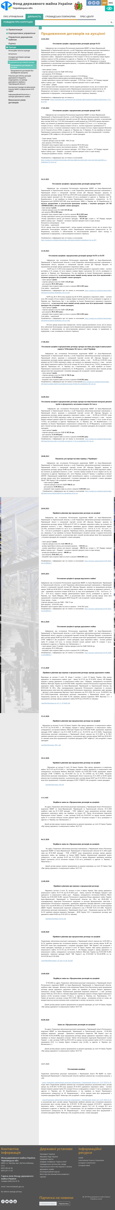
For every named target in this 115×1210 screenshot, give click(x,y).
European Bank (84, 1165)
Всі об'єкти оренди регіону (11, 1192)
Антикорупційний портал (50, 1172)
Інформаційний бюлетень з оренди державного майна (19, 95)
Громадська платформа (60, 16)
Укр (104, 2)
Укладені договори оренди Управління (19, 58)
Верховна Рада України (49, 1157)
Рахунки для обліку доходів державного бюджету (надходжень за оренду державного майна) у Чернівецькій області (19, 80)
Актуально (12, 54)
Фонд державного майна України (42, 3)
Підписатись (64, 1204)
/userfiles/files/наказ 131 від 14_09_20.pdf (57, 960)
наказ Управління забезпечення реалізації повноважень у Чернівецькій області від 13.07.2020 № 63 (76, 1082)
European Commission (87, 1163)
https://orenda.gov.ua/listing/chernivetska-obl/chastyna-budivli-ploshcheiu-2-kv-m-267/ (68, 240)
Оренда (12, 47)
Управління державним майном (20, 38)
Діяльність (34, 16)
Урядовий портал (46, 1159)
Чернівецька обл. (23, 8)
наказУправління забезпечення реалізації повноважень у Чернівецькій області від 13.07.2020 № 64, (77, 1100)
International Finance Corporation (91, 1160)
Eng (111, 2)
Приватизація (15, 29)
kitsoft (100, 1199)
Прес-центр (87, 16)
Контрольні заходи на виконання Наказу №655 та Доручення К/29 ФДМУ (21, 89)
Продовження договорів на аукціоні (22, 66)
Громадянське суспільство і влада (53, 1164)
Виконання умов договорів (16, 101)
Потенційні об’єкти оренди (19, 50)
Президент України (47, 1154)
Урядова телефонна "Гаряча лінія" (53, 1162)
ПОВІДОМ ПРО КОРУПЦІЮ (18, 21)
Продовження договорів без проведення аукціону (22, 72)
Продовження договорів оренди (21, 62)
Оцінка (11, 43)
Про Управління (13, 16)
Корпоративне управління (21, 33)
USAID (81, 1158)
